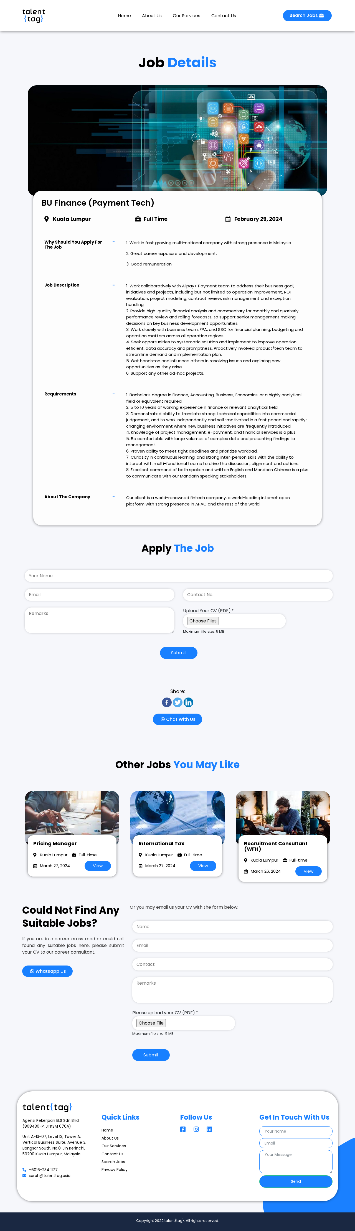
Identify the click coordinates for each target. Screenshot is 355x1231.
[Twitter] (177, 702)
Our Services (186, 15)
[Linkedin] (188, 702)
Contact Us (223, 15)
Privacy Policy (115, 1169)
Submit (178, 653)
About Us (152, 15)
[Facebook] (167, 702)
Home (124, 15)
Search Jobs (113, 1161)
